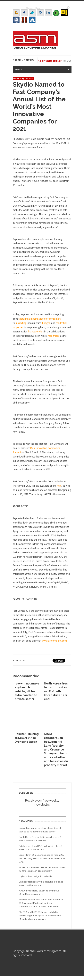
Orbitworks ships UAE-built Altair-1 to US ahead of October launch (40, 848)
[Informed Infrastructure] (24, 20)
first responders (36, 331)
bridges (46, 323)
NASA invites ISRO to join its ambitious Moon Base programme (39, 892)
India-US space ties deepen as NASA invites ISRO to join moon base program (42, 869)
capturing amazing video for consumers (39, 318)
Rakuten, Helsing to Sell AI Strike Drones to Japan (27, 737)
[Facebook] (24, 12)
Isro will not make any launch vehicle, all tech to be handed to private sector (27, 691)
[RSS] (16, 12)
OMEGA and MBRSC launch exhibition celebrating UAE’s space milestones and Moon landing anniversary (40, 915)
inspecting (21, 323)
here (59, 485)
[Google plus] (40, 12)
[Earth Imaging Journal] (64, 12)
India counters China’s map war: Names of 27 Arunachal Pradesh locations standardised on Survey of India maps (41, 903)
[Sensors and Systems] (16, 20)
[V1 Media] (56, 12)
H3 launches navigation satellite (35, 876)
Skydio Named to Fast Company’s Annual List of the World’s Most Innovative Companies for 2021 (39, 106)
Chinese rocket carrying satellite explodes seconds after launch (41, 883)
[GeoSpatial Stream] (32, 20)
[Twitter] (32, 12)
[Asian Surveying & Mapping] (35, 48)
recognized (54, 335)
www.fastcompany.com (54, 640)
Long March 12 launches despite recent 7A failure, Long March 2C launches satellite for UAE (42, 858)
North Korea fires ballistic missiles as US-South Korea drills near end (56, 691)
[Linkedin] (48, 12)
